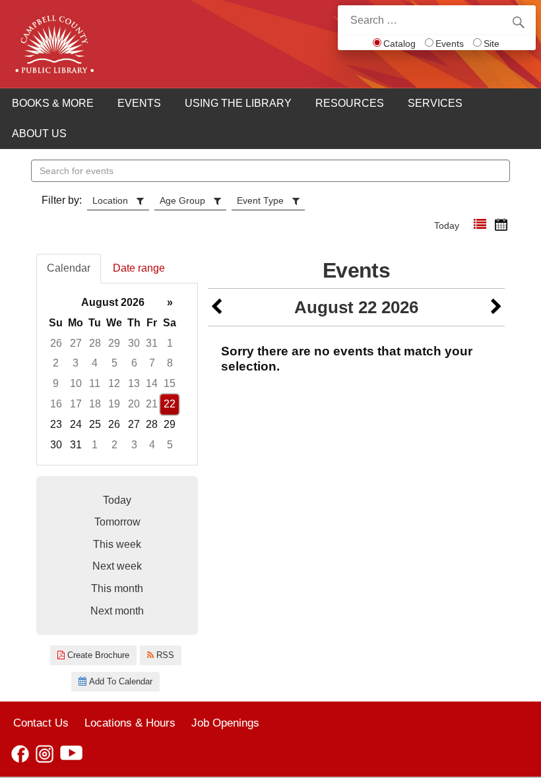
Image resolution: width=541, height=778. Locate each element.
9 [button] (56, 383)
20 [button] (134, 403)
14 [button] (152, 383)
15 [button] (169, 383)
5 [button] (114, 363)
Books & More (53, 103)
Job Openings (225, 722)
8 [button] (170, 363)
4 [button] (95, 363)
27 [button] (76, 343)
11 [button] (94, 383)
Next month (117, 610)
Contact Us (41, 722)
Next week (117, 566)
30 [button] (134, 343)
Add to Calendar (119, 681)
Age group (182, 200)
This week (117, 544)
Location (110, 200)
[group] (117, 374)
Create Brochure (97, 655)
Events (449, 43)
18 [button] (95, 403)
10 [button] (76, 383)
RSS (164, 655)
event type (260, 200)
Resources (349, 103)
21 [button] (152, 403)
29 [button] (114, 343)
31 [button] (152, 343)
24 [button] (76, 424)
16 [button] (56, 403)
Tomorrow (117, 521)
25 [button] (95, 424)
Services (435, 103)
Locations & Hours (129, 722)
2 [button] (56, 363)
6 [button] (134, 363)
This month (117, 588)
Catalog (399, 43)
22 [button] (169, 403)
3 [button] (76, 363)
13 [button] (134, 383)
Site (491, 43)
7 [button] (152, 363)
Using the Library (238, 103)
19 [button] (114, 403)
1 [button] (170, 343)
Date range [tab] (139, 268)
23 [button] (56, 424)
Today (446, 225)
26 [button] (56, 343)
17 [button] (76, 403)
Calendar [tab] (68, 268)
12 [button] (114, 383)
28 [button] (95, 343)
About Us (39, 133)
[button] (480, 224)
